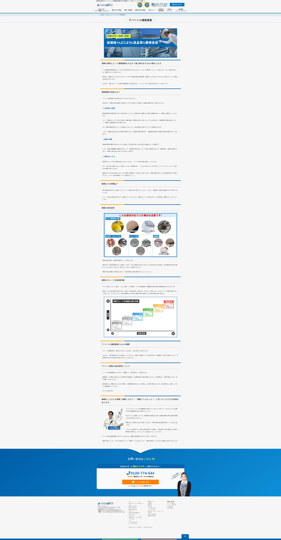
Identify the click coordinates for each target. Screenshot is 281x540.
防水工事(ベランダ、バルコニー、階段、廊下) (155, 512)
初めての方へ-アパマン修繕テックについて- (136, 504)
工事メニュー (151, 10)
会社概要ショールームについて (180, 10)
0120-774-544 (142, 473)
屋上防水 (150, 506)
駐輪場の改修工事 (151, 515)
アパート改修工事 (171, 503)
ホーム (130, 501)
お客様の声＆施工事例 (161, 10)
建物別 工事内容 (170, 501)
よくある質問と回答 (133, 522)
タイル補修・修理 (151, 508)
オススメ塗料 (131, 515)
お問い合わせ (178, 4)
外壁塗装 (150, 503)
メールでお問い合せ (142, 482)
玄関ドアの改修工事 (152, 514)
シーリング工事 (151, 509)
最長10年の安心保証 (140, 10)
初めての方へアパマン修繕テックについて (102, 10)
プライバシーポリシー (133, 523)
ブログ (130, 520)
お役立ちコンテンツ (169, 10)
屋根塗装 (150, 504)
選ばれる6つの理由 (116, 10)
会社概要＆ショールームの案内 (135, 517)
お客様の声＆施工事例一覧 (134, 512)
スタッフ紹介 (131, 519)
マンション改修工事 (171, 504)
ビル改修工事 (170, 506)
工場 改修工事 (170, 508)
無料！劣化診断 (128, 10)
